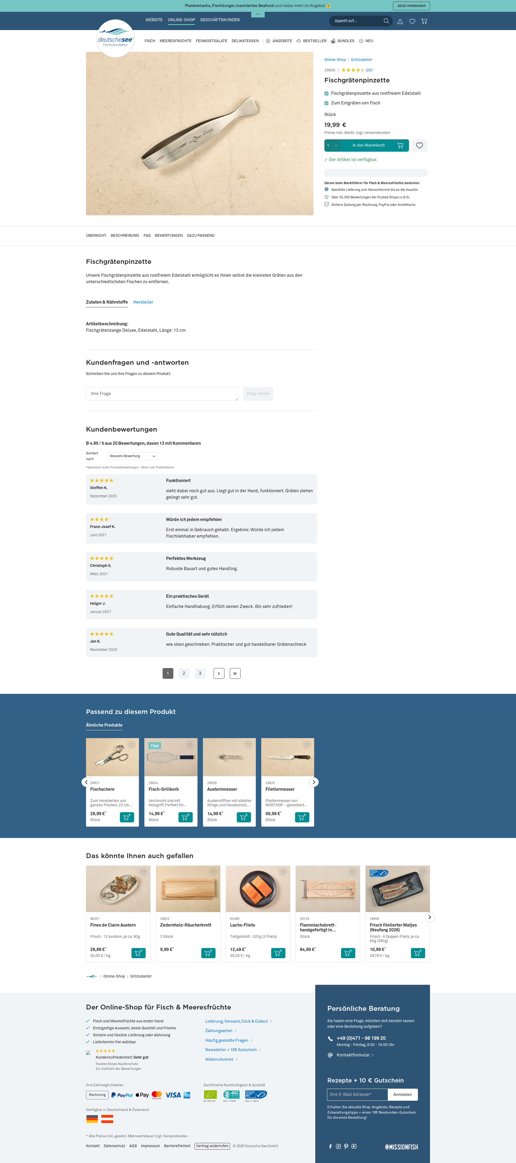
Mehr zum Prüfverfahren (157, 467)
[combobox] (361, 21)
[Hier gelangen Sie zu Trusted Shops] (88, 1053)
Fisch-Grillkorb (164, 789)
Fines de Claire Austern (113, 925)
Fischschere (102, 789)
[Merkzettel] (412, 21)
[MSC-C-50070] (256, 1096)
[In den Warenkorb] (127, 817)
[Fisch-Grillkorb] (170, 757)
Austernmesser (222, 789)
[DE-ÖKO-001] (210, 1096)
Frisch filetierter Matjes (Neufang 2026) (393, 927)
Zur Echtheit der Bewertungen (118, 1069)
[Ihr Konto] (400, 21)
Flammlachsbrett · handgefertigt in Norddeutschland (318, 927)
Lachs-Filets (242, 925)
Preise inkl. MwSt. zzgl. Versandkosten (357, 133)
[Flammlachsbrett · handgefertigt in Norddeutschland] (328, 889)
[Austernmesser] (229, 757)
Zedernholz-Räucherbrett (185, 925)
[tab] (107, 300)
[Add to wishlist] (419, 145)
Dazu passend (200, 236)
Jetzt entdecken (411, 6)
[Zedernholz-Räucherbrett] (188, 889)
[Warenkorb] (424, 21)
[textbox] (162, 394)
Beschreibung (125, 236)
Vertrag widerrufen (212, 1146)
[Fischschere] (112, 757)
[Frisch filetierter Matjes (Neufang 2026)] (398, 889)
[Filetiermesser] (287, 757)
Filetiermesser (280, 789)
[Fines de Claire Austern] (118, 889)
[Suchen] (386, 21)
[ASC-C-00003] (231, 1096)
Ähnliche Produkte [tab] (104, 725)
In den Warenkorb (369, 145)
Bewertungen (169, 236)
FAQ (147, 236)
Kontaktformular (353, 1055)
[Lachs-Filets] (258, 889)
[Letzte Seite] (235, 673)
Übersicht (96, 236)
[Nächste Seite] (219, 673)
